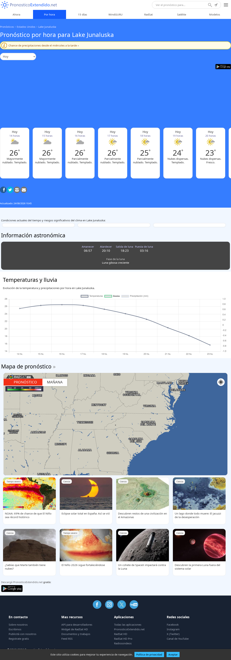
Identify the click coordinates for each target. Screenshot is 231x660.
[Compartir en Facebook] (3, 190)
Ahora (16, 14)
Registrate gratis (19, 638)
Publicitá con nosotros (22, 634)
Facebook (173, 624)
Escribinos (15, 629)
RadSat (148, 14)
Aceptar (173, 654)
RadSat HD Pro (123, 638)
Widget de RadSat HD (74, 629)
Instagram (173, 629)
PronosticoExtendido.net (129, 629)
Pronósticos (7, 26)
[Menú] (226, 5)
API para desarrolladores (76, 624)
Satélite (181, 14)
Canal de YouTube (178, 638)
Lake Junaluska (47, 26)
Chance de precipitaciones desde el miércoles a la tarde (43, 45)
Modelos (214, 14)
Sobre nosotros (18, 624)
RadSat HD (120, 634)
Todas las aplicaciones (127, 624)
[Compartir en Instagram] (17, 190)
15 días (82, 14)
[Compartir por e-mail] (24, 190)
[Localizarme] (216, 5)
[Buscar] (210, 5)
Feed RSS (67, 638)
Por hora (49, 14)
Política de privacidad (149, 654)
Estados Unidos (26, 26)
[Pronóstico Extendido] (29, 5)
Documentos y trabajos (75, 634)
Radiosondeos (123, 643)
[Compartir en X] (10, 190)
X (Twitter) (173, 634)
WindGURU (115, 14)
